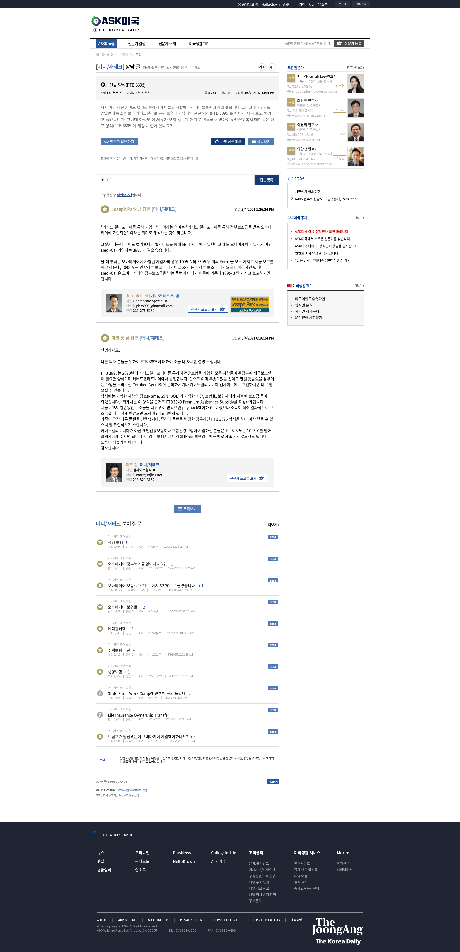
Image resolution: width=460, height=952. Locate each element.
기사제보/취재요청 (262, 869)
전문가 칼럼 (136, 43)
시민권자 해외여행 (308, 191)
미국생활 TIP (198, 43)
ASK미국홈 (106, 43)
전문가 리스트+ (355, 67)
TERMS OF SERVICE (227, 920)
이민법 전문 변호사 (309, 105)
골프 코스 (300, 882)
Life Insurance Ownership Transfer (138, 715)
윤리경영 (296, 920)
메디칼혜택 (117, 628)
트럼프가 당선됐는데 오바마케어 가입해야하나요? (148, 736)
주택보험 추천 (119, 650)
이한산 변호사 (307, 149)
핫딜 (312, 4)
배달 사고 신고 (259, 888)
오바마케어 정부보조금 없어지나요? (137, 564)
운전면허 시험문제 (308, 317)
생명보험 (115, 672)
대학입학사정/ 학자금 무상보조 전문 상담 (117, 795)
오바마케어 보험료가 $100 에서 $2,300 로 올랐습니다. (152, 585)
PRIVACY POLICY (191, 920)
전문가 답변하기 (121, 141)
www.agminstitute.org (132, 790)
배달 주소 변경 (259, 882)
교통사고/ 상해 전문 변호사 (314, 81)
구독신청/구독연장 (262, 875)
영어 (302, 4)
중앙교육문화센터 (306, 888)
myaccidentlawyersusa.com (316, 91)
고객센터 (256, 852)
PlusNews (182, 852)
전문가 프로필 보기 (204, 309)
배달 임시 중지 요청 (262, 894)
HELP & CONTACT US (266, 920)
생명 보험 (115, 542)
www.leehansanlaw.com (312, 164)
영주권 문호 (303, 305)
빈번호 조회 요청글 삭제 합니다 (316, 253)
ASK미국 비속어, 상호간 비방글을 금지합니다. (327, 245)
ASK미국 (289, 4)
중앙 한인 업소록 (305, 869)
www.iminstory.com (308, 115)
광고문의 (255, 900)
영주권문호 (302, 863)
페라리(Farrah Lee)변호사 (317, 76)
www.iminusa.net (306, 139)
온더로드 (142, 861)
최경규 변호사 (307, 100)
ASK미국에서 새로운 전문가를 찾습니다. (323, 238)
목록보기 (263, 141)
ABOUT (102, 920)
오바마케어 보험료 (123, 607)
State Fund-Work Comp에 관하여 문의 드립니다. (149, 693)
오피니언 (142, 852)
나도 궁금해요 (230, 141)
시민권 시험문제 (307, 311)
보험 (139, 54)
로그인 (342, 4)
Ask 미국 (218, 861)
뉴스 (100, 852)
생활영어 (104, 870)
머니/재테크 (122, 54)
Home (105, 54)
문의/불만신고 (259, 863)
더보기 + (273, 524)
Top (93, 831)
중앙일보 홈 (250, 4)
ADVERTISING (127, 920)
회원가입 (361, 4)
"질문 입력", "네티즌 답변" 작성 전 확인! (323, 260)
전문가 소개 (167, 43)
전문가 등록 (353, 43)
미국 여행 (300, 875)
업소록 (323, 4)
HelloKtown (271, 4)
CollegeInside (223, 852)
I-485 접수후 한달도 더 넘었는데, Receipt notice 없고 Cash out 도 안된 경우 (349, 198)
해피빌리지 (344, 869)
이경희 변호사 (307, 124)
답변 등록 (266, 179)
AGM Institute (106, 790)
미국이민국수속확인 (310, 298)
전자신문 (343, 863)
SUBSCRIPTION (158, 920)
